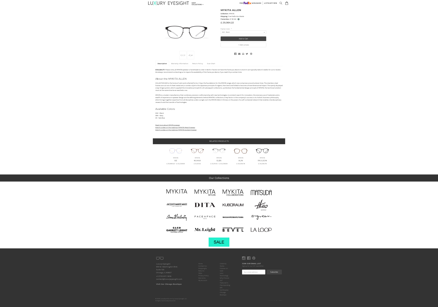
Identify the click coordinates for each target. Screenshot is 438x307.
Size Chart (211, 63)
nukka (197, 160)
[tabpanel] (175, 154)
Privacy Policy (203, 276)
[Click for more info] (238, 19)
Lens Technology (224, 274)
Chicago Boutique (223, 293)
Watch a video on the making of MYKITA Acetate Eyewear (176, 130)
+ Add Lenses (243, 45)
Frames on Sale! (224, 269)
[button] (176, 191)
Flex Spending (225, 285)
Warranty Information (179, 63)
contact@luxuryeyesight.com (169, 279)
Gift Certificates (224, 289)
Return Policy (197, 63)
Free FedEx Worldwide (236, 16)
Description (162, 63)
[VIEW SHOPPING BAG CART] (287, 3)
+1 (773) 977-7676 (270, 3)
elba (219, 160)
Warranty (202, 278)
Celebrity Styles (223, 265)
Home (200, 264)
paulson (262, 160)
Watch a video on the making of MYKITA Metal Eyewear (175, 128)
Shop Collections (196, 3)
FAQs (200, 273)
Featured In (224, 283)
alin (241, 160)
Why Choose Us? (224, 279)
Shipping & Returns (202, 269)
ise (175, 160)
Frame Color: (226, 29)
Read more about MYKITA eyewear (167, 125)
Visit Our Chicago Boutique (169, 284)
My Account (202, 280)
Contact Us (202, 266)
